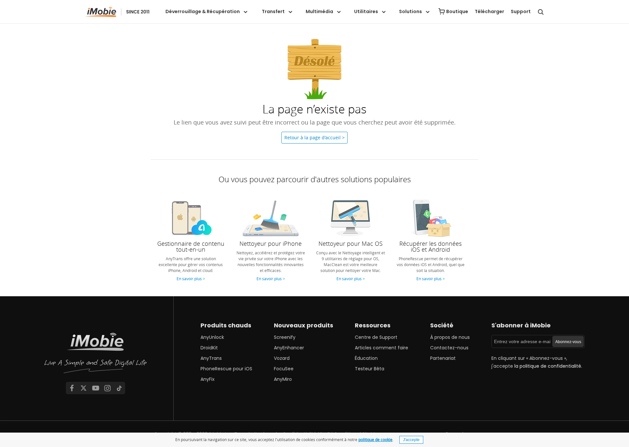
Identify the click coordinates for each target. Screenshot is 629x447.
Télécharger (489, 11)
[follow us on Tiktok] (119, 388)
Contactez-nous (449, 347)
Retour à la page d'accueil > (314, 137)
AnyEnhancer (289, 347)
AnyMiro (283, 379)
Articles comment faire (381, 347)
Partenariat (443, 358)
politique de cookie (375, 439)
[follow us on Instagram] (107, 388)
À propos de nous (450, 337)
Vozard (282, 358)
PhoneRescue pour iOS (226, 368)
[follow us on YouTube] (95, 388)
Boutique (457, 11)
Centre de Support (376, 337)
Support (521, 11)
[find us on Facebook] (71, 388)
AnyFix (207, 379)
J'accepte (411, 439)
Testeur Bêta (369, 368)
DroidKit (209, 347)
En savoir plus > (191, 278)
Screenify (284, 337)
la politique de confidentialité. (548, 366)
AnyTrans (211, 358)
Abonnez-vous (568, 342)
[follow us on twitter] (83, 388)
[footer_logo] (95, 355)
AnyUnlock (212, 337)
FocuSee (284, 368)
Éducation (366, 358)
